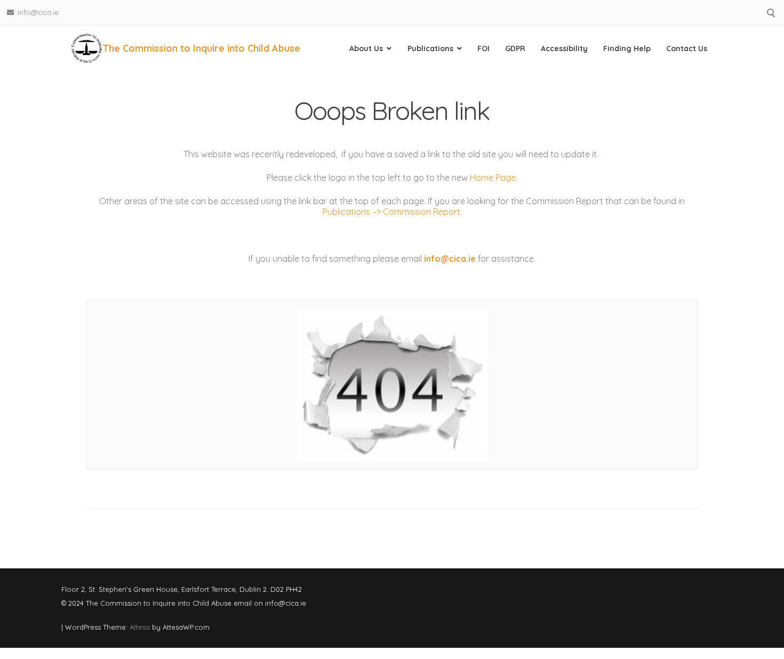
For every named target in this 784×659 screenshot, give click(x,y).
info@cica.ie (38, 12)
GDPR (515, 48)
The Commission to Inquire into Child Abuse (201, 48)
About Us (366, 48)
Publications (430, 48)
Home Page (493, 177)
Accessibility (564, 48)
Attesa (140, 627)
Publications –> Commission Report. (392, 211)
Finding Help (627, 48)
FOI (483, 48)
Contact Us (686, 48)
